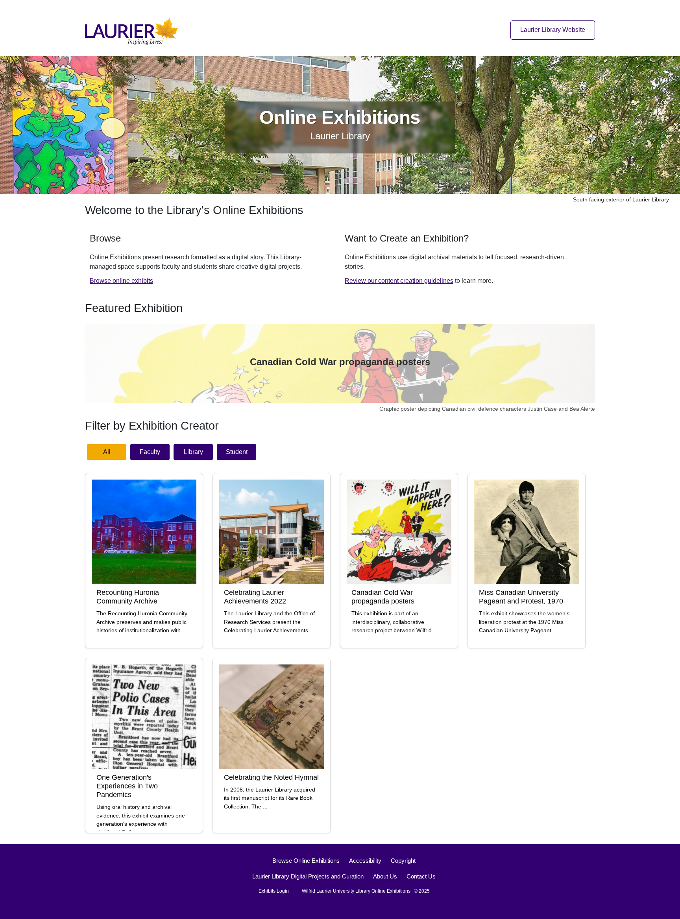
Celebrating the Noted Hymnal (271, 777)
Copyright (403, 860)
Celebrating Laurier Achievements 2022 (255, 596)
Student (237, 451)
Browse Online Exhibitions (306, 860)
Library (193, 451)
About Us (385, 876)
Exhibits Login (274, 891)
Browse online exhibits (121, 280)
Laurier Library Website (552, 29)
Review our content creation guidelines (399, 280)
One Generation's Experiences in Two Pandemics (127, 786)
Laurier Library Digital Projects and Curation (308, 876)
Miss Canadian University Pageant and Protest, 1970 (521, 596)
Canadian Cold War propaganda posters (340, 361)
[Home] (134, 29)
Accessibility (365, 860)
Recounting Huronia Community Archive (127, 596)
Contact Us (421, 876)
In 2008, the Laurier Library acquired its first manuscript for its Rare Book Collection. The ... (269, 798)
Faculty (150, 451)
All (107, 451)
